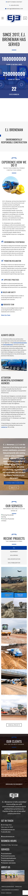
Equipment (14, 551)
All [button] (14, 548)
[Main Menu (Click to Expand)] (2, 18)
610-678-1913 (15, 5)
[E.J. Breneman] (14, 18)
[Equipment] (16, 712)
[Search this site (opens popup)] (25, 18)
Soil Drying (14, 555)
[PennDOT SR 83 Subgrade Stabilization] (16, 687)
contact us (4, 427)
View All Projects (14, 725)
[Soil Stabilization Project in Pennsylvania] (16, 636)
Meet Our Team (5, 315)
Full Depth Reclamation (9, 855)
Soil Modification (14, 559)
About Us (14, 487)
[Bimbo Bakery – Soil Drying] (16, 661)
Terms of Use (18, 886)
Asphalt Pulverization (8, 860)
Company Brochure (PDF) (14, 483)
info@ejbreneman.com (15, 8)
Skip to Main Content (14, 2)
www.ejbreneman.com (8, 836)
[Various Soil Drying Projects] (16, 610)
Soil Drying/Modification (9, 858)
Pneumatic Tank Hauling (9, 862)
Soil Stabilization (14, 562)
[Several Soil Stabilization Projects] (16, 584)
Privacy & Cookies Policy (8, 886)
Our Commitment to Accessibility (10, 889)
